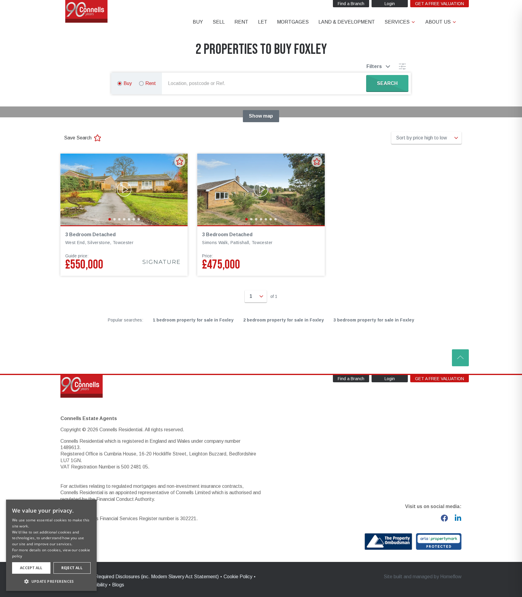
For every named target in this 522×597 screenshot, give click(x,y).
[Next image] (179, 189)
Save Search (78, 137)
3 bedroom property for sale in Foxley (374, 320)
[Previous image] (68, 189)
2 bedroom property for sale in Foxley (283, 320)
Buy (128, 83)
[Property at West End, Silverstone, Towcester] (124, 189)
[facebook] (444, 518)
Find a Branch (351, 3)
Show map (261, 116)
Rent (150, 83)
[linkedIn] (458, 518)
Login (390, 3)
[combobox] (265, 83)
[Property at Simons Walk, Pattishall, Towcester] (261, 189)
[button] (51, 581)
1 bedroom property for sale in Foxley (193, 320)
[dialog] (51, 545)
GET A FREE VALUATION (439, 3)
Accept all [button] (31, 567)
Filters (374, 66)
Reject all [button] (71, 567)
